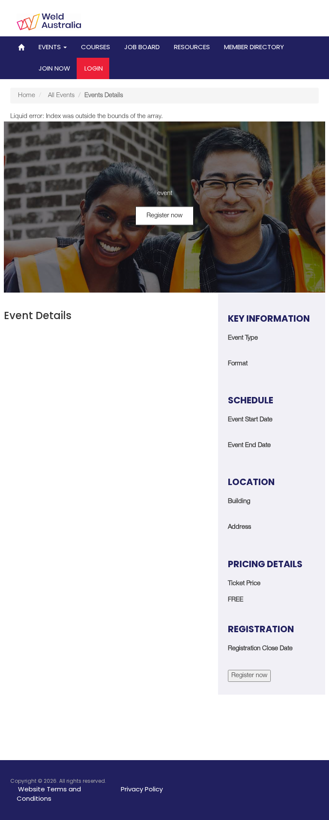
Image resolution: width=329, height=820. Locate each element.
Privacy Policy (142, 788)
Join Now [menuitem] (54, 68)
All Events (61, 95)
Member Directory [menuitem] (254, 46)
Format (238, 364)
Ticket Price (244, 583)
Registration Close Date (260, 648)
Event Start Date (250, 420)
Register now (164, 216)
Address (239, 527)
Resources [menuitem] (192, 46)
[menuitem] (21, 47)
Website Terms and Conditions (49, 793)
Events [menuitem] (51, 46)
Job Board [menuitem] (142, 46)
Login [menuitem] (93, 68)
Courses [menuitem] (95, 46)
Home (26, 95)
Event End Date (249, 445)
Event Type (243, 338)
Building (239, 501)
